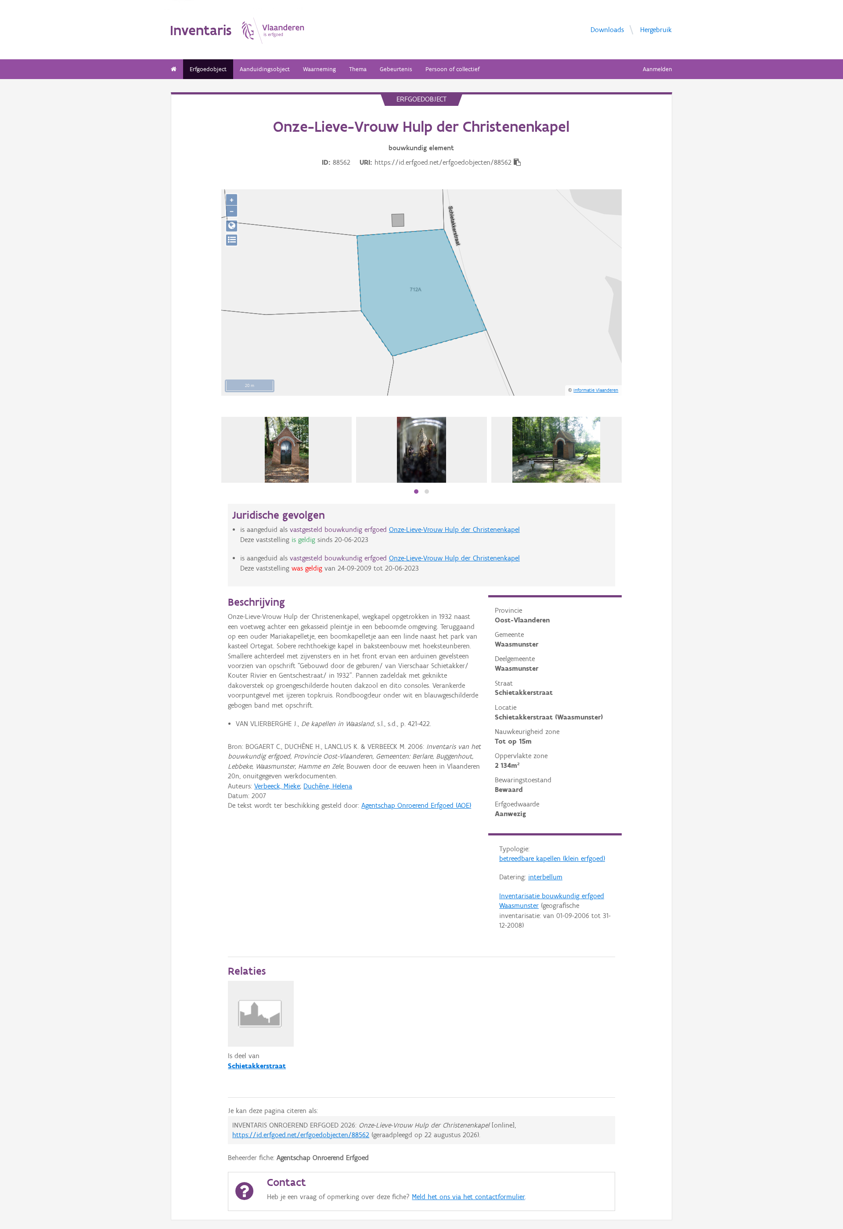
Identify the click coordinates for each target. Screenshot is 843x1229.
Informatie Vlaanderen (595, 390)
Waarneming (319, 69)
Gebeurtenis (396, 69)
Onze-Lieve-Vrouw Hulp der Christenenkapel (454, 529)
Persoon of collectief (452, 69)
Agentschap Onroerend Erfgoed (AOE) (416, 805)
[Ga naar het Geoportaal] (231, 225)
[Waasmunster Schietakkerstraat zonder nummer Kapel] (287, 450)
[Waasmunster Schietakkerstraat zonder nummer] (556, 450)
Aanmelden (657, 69)
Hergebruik (656, 29)
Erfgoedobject (208, 69)
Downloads (607, 29)
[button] (416, 491)
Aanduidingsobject (265, 69)
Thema (358, 69)
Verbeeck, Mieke (277, 786)
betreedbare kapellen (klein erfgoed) (552, 858)
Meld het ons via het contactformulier (468, 1197)
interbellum (545, 877)
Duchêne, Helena (327, 786)
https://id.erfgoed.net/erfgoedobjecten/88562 (300, 1135)
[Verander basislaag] (231, 240)
